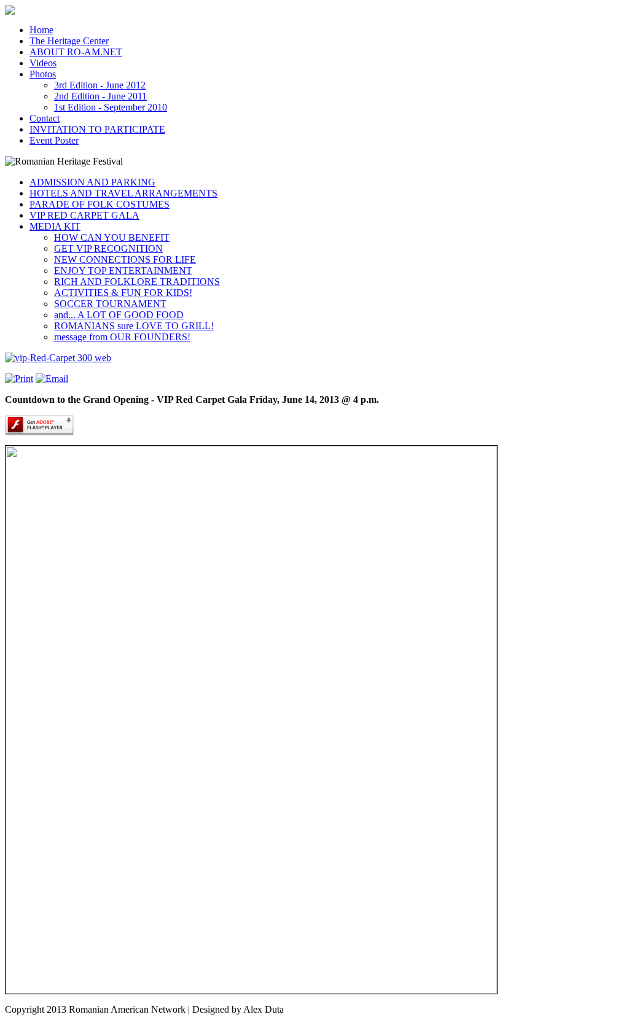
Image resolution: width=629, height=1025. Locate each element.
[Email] (52, 378)
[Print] (19, 378)
